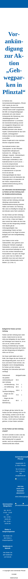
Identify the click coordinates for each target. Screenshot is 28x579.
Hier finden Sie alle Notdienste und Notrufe (7, 555)
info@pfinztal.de (20, 475)
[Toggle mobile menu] (25, 3)
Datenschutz (14, 578)
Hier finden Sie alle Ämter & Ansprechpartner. (7, 538)
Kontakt (14, 574)
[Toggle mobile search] (22, 3)
